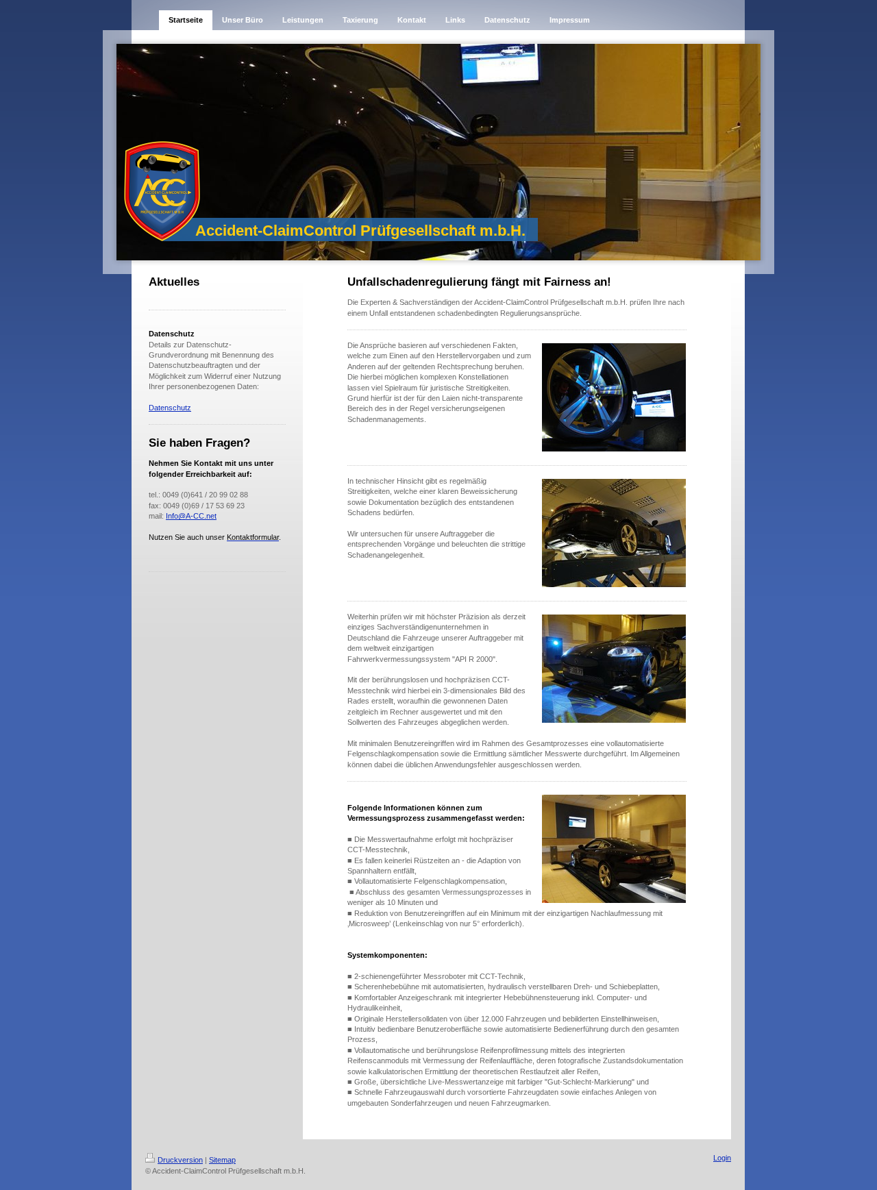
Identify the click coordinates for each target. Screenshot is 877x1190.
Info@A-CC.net (191, 516)
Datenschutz (170, 408)
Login (722, 1158)
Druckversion (180, 1160)
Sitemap (222, 1160)
